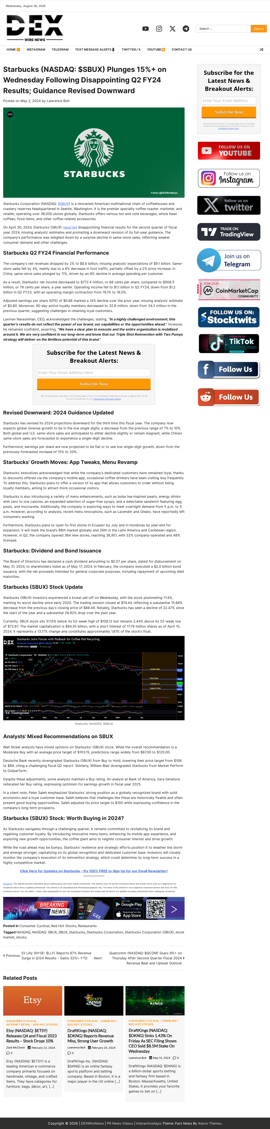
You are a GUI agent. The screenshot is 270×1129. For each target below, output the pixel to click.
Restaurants (87, 926)
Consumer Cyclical (34, 926)
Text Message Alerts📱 (95, 49)
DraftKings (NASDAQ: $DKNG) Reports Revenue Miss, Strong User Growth (91, 1035)
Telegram (60, 49)
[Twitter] (172, 28)
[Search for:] (223, 28)
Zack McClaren (15, 1047)
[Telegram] (186, 28)
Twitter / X (131, 49)
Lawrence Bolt (58, 101)
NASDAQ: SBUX (44, 932)
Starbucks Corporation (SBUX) (149, 932)
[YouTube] (145, 28)
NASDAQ (23, 932)
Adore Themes (209, 1123)
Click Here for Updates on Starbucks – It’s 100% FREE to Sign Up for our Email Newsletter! (94, 871)
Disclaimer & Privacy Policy (107, 398)
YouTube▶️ (156, 49)
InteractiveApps (148, 1123)
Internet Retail (18, 1024)
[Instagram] (159, 28)
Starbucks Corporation (105, 932)
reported (70, 227)
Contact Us (182, 49)
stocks (21, 937)
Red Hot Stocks (63, 926)
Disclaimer (7, 884)
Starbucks (77, 932)
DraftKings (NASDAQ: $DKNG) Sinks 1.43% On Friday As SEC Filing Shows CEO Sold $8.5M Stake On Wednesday (153, 1040)
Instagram (36, 49)
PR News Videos (120, 1123)
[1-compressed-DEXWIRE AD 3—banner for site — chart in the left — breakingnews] (94, 919)
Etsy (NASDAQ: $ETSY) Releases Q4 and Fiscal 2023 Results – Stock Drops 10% (31, 1035)
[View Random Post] (261, 49)
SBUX (62, 932)
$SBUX (63, 204)
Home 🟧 (13, 49)
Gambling (108, 1021)
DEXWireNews (92, 1123)
